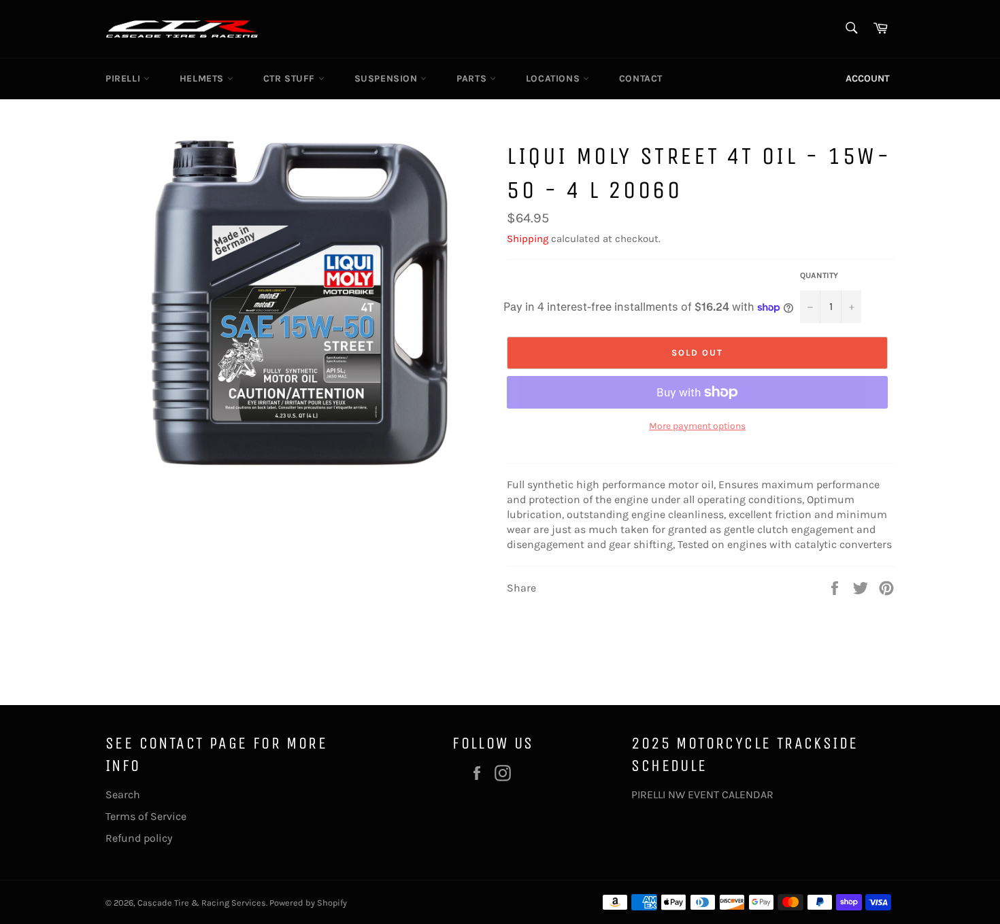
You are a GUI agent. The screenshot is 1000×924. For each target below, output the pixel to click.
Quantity (819, 275)
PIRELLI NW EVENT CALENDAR (702, 794)
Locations (554, 78)
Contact (641, 78)
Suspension (387, 78)
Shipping (527, 239)
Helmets (203, 78)
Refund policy (138, 838)
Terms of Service (145, 816)
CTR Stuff (290, 78)
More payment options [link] (697, 426)
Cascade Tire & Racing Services (201, 902)
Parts (473, 78)
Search (122, 794)
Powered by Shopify (308, 902)
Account (868, 78)
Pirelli (124, 78)
